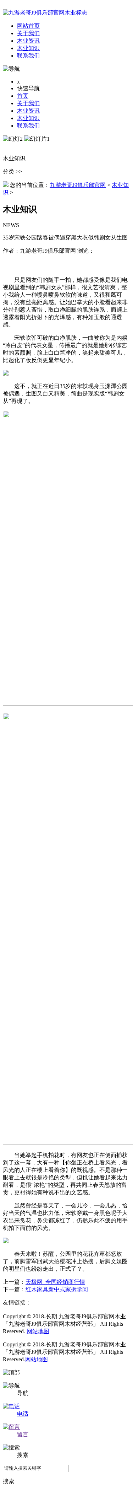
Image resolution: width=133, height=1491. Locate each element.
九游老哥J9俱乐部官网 (78, 185)
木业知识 (28, 118)
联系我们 (28, 126)
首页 (22, 96)
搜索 (8, 1481)
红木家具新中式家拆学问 (57, 1289)
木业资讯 (28, 111)
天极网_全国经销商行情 (55, 1282)
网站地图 (38, 1331)
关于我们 (28, 103)
